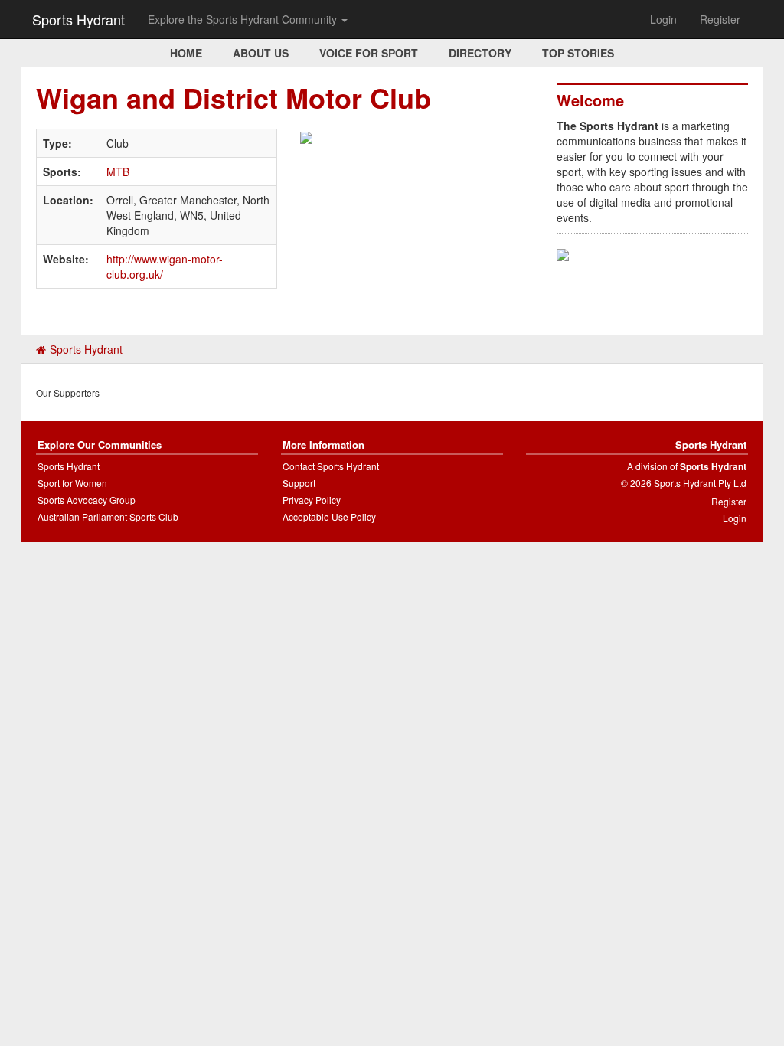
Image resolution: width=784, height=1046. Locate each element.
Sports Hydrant (78, 19)
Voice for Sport (368, 52)
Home (186, 52)
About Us (261, 52)
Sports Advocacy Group (87, 499)
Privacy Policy (312, 499)
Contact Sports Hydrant (331, 465)
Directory (480, 52)
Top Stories (578, 52)
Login (663, 19)
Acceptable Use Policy (329, 516)
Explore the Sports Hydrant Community (244, 19)
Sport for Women (72, 482)
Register (720, 19)
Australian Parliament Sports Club (108, 516)
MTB (117, 171)
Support (299, 482)
